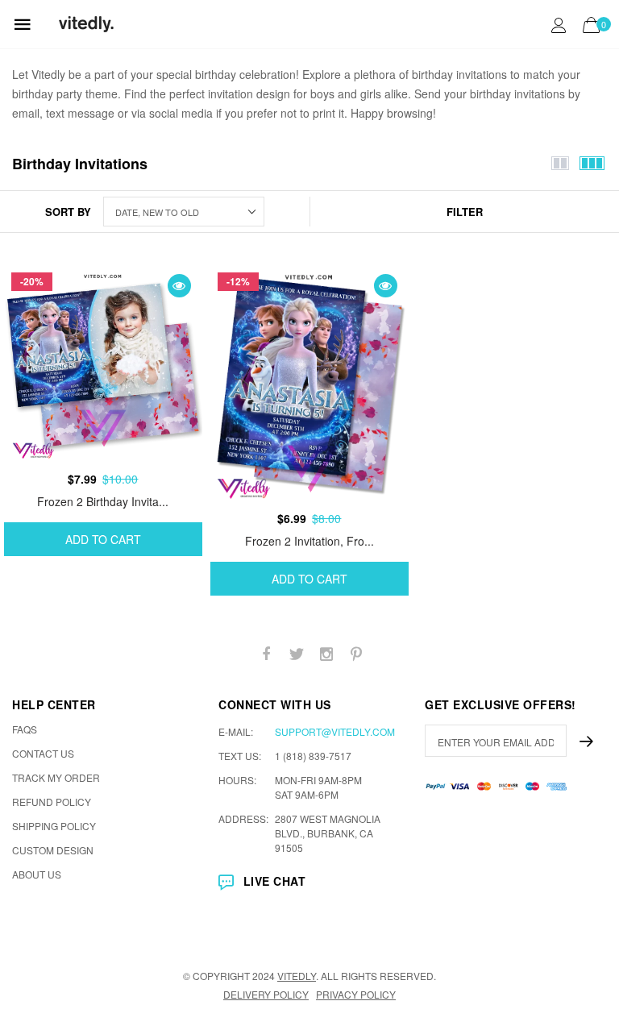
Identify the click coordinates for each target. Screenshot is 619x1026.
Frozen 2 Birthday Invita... (102, 501)
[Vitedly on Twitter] (296, 654)
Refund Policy (51, 801)
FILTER (465, 211)
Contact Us (43, 753)
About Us (36, 874)
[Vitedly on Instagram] (326, 654)
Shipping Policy (54, 826)
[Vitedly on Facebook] (266, 654)
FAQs (24, 729)
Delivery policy (266, 994)
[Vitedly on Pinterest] (356, 654)
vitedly (296, 975)
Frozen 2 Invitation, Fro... (309, 541)
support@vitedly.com (335, 731)
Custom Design (52, 850)
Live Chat (274, 881)
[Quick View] (179, 285)
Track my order (56, 777)
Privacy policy (356, 994)
